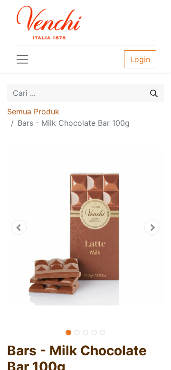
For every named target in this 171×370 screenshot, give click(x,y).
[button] (19, 227)
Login (140, 59)
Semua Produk (33, 111)
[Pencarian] (154, 93)
